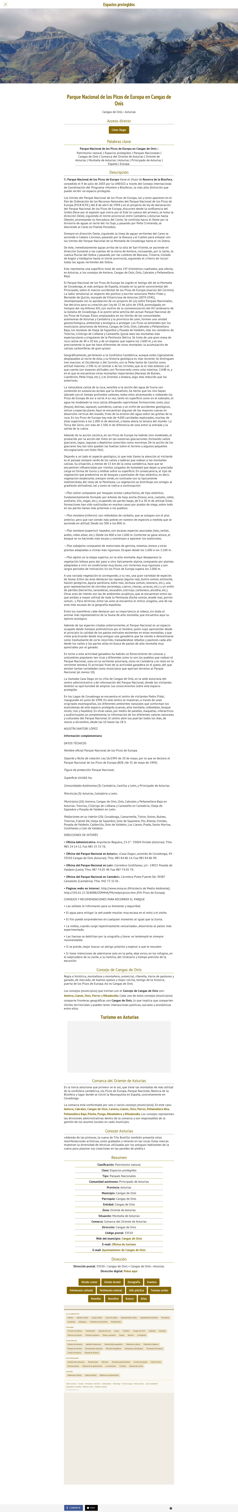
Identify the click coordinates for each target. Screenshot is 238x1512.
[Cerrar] (5, 4)
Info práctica (136, 1290)
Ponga (101, 1114)
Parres (96, 996)
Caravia (114, 1109)
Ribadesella (110, 996)
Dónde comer (89, 1282)
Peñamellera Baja (75, 1114)
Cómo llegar (119, 130)
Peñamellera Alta (158, 1109)
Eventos (152, 1282)
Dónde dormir (112, 1282)
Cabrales (80, 1109)
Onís (88, 996)
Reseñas (96, 1298)
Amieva (68, 996)
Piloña (92, 1114)
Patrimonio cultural (81, 1290)
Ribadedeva (114, 1114)
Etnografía (134, 1282)
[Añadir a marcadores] (170, 1508)
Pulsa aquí (130, 1271)
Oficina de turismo (124, 1244)
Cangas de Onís (97, 1109)
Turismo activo (159, 1290)
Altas (144, 1298)
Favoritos (113, 1298)
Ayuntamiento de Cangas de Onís (124, 1250)
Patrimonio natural (111, 1290)
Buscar (130, 1298)
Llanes (79, 996)
